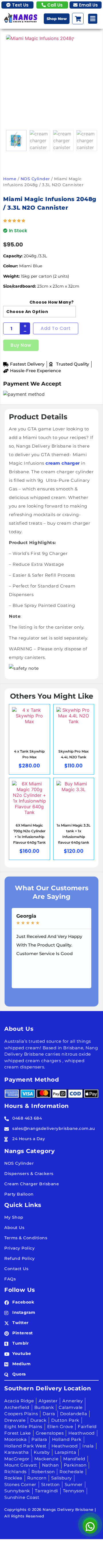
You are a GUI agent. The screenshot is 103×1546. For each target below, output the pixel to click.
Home (9, 178)
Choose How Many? (51, 302)
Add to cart (56, 328)
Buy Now (21, 345)
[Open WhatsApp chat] (90, 1524)
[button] (92, 18)
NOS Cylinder (35, 178)
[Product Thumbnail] (84, 42)
